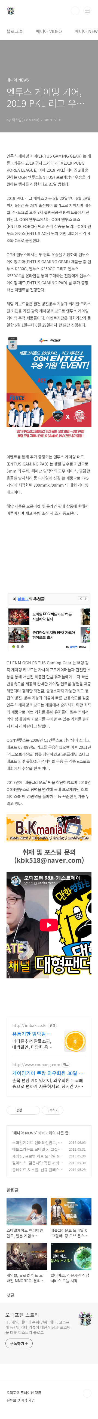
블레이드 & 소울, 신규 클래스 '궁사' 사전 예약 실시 (35, 1172)
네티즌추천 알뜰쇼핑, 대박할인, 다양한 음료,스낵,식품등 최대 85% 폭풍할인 (31, 1044)
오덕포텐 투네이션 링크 (24, 1392)
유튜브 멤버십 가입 (21, 1400)
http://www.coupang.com (36, 1064)
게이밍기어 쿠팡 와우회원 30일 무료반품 (47, 1073)
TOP (87, 1393)
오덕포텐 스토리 (22, 1314)
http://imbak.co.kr (29, 1025)
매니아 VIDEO (49, 31)
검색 (75, 11)
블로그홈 (15, 31)
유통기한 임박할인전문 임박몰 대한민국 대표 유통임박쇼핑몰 (32, 1033)
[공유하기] (27, 1110)
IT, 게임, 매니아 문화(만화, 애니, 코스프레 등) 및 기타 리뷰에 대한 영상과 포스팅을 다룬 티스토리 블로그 (38, 1327)
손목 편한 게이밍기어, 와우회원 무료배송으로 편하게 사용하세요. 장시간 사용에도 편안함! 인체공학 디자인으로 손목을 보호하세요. (47, 1083)
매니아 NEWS (24, 1132)
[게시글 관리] (33, 1110)
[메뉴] (87, 10)
